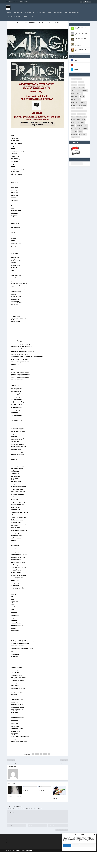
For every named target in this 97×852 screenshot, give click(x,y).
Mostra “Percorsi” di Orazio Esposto (15, 796)
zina (20, 770)
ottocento (81, 122)
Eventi (76, 51)
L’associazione (17, 12)
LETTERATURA (58, 12)
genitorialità (82, 105)
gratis (73, 108)
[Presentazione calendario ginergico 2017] (45, 786)
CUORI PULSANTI (28, 17)
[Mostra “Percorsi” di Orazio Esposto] (15, 790)
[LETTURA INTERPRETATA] (72, 39)
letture (73, 114)
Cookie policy (9, 839)
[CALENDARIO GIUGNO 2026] (72, 34)
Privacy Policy (81, 848)
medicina (78, 116)
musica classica (81, 119)
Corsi (72, 93)
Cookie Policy (75, 848)
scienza (85, 128)
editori (73, 99)
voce (78, 137)
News (76, 34)
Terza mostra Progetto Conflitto (58, 797)
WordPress (29, 850)
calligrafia (82, 87)
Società (80, 131)
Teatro (73, 137)
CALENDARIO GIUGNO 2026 (81, 33)
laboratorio (74, 111)
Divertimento (74, 96)
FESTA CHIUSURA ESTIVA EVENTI (80, 50)
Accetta (67, 846)
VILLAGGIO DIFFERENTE (13, 17)
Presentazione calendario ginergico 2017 (44, 789)
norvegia (73, 122)
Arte (80, 79)
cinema (73, 90)
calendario (81, 85)
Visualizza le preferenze (87, 846)
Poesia (73, 125)
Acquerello (74, 79)
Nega (75, 846)
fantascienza (74, 102)
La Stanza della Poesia (44, 12)
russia (79, 128)
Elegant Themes (16, 850)
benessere (73, 82)
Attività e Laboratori (72, 12)
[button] (94, 834)
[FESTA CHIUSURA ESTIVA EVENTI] (72, 50)
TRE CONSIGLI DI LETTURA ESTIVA (80, 28)
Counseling (79, 93)
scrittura (74, 131)
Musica (73, 119)
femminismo (83, 102)
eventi (78, 99)
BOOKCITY (80, 82)
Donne (82, 96)
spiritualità (74, 134)
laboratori (76, 39)
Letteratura (83, 111)
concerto (84, 90)
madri (72, 116)
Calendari (73, 85)
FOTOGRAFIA (74, 105)
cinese (78, 90)
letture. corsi (81, 114)
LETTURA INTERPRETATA (80, 38)
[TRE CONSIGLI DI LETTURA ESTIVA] (72, 28)
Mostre (85, 116)
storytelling (82, 134)
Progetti (73, 128)
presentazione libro (81, 125)
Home (9, 12)
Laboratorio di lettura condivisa (28, 789)
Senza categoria (78, 29)
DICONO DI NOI (29, 12)
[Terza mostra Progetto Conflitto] (59, 790)
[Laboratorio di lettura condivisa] (30, 786)
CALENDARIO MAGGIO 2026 (22, 1)
